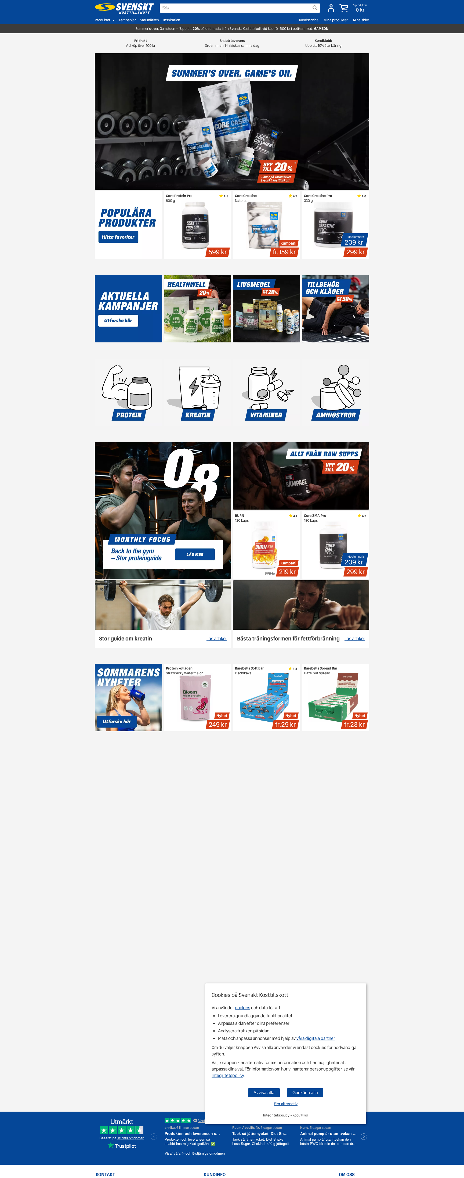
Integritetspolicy (228, 1075)
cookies (242, 1008)
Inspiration (171, 20)
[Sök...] (315, 7)
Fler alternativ (286, 1103)
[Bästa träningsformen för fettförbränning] (301, 614)
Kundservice (308, 20)
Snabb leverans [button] (232, 43)
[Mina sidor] (331, 8)
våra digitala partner (315, 1038)
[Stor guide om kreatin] (163, 614)
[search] (240, 8)
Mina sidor (361, 20)
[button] (353, 8)
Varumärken (149, 20)
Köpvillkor (300, 1115)
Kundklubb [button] (323, 43)
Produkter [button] (102, 20)
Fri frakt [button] (140, 43)
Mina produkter (336, 20)
